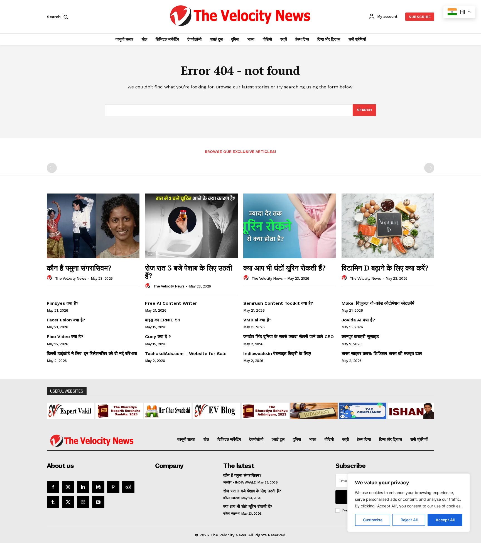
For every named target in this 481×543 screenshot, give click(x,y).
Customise (372, 519)
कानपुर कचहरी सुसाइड (360, 336)
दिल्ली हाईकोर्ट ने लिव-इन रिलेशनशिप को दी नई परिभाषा (92, 353)
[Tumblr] (53, 502)
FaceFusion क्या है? (66, 320)
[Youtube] (98, 502)
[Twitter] (68, 502)
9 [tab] (250, 422)
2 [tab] (205, 422)
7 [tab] (237, 422)
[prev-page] (52, 168)
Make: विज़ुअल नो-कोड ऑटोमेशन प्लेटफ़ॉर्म (378, 303)
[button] (58, 17)
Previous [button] (54, 409)
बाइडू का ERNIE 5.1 (162, 320)
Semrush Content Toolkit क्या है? (278, 303)
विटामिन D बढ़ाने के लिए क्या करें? (385, 267)
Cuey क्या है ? (158, 336)
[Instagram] (68, 487)
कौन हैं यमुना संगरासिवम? (79, 267)
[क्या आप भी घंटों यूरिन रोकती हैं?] (289, 226)
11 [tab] (262, 422)
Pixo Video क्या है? (65, 336)
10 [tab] (256, 422)
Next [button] (427, 409)
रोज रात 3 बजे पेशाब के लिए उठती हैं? (188, 272)
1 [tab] (198, 422)
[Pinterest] (113, 487)
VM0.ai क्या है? (257, 320)
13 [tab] (275, 422)
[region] (408, 502)
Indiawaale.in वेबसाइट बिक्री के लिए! (277, 353)
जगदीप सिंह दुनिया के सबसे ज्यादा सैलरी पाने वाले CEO (288, 336)
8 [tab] (243, 422)
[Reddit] (128, 487)
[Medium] (98, 487)
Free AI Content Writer (171, 303)
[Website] (83, 502)
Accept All (445, 519)
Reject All (409, 519)
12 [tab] (269, 422)
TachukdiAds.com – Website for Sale (186, 353)
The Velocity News (70, 278)
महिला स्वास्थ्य (231, 498)
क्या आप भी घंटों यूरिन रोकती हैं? (284, 267)
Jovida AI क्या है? (358, 320)
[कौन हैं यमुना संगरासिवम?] (93, 226)
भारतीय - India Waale (239, 482)
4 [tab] (218, 422)
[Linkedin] (83, 487)
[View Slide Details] (70, 411)
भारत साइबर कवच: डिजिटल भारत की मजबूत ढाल (382, 353)
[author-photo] (50, 278)
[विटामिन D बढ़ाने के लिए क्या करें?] (388, 226)
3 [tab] (211, 422)
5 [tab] (224, 422)
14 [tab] (282, 422)
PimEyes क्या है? (62, 303)
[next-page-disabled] (429, 168)
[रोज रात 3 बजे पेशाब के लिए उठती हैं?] (191, 226)
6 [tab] (230, 422)
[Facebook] (53, 487)
